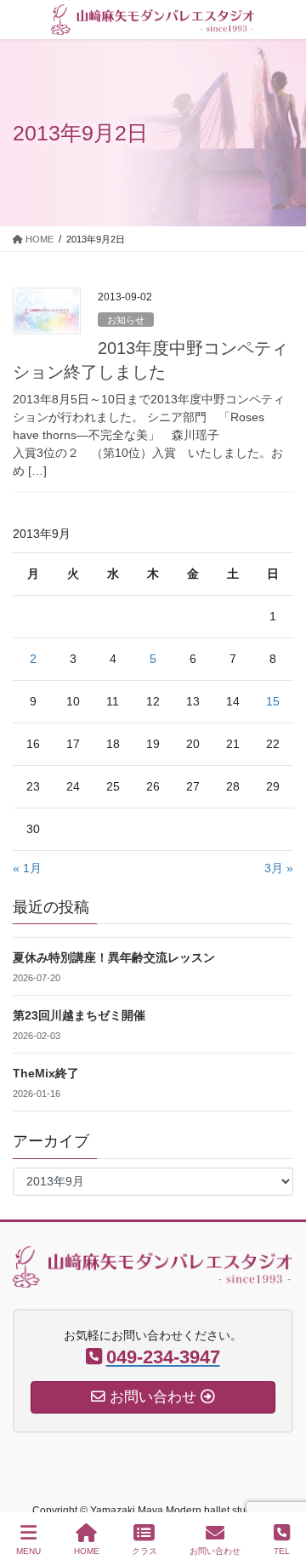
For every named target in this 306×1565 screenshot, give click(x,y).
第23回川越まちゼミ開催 (79, 1015)
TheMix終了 (46, 1073)
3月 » (278, 868)
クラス (144, 1551)
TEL (282, 1551)
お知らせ (125, 320)
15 (273, 701)
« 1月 (27, 868)
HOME (86, 1551)
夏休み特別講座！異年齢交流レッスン (114, 957)
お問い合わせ (215, 1551)
